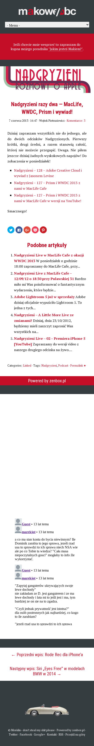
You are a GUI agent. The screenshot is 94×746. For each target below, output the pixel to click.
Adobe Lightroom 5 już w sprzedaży (44, 296)
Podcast (63, 365)
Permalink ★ (78, 365)
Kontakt (52, 734)
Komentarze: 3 (76, 121)
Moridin (16, 730)
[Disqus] (47, 453)
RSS (61, 734)
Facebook (26, 734)
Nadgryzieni (49, 365)
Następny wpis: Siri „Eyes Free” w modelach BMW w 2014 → (47, 671)
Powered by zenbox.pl (47, 380)
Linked (27, 365)
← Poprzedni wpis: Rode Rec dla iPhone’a (47, 654)
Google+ (39, 734)
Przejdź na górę (75, 734)
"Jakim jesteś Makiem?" (66, 49)
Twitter (13, 734)
